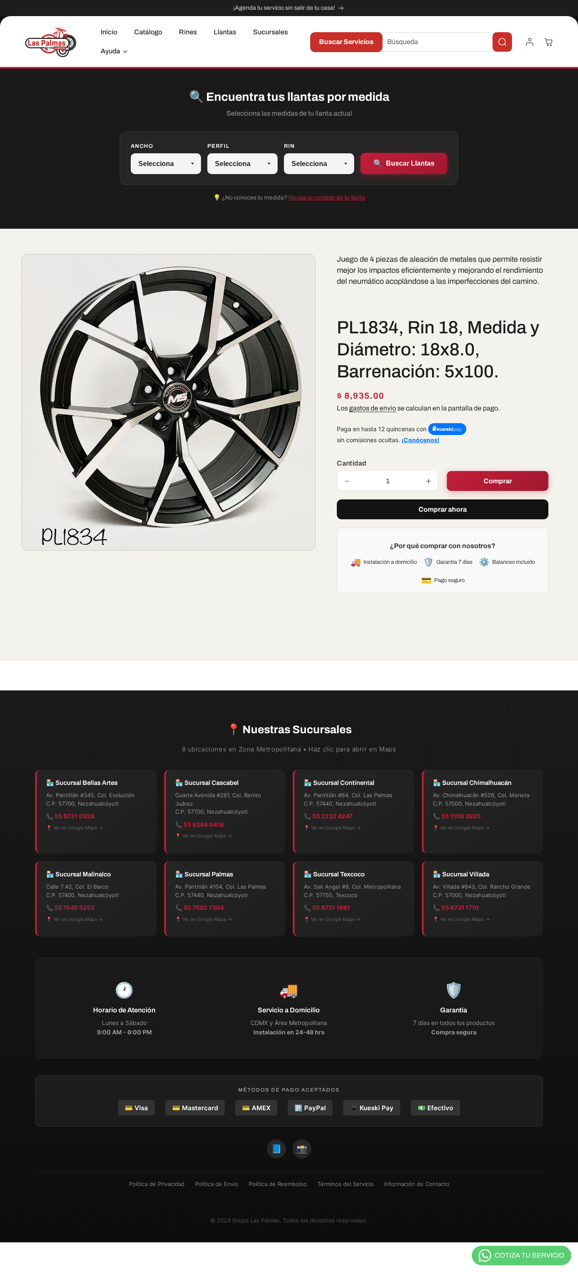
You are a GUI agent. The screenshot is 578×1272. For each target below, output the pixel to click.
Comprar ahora (442, 509)
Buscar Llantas (404, 163)
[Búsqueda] (502, 42)
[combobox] (443, 42)
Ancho (142, 146)
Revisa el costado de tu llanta (327, 197)
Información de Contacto (416, 1184)
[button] (112, 51)
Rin (289, 146)
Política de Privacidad (156, 1184)
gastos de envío (372, 408)
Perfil (218, 146)
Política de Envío (216, 1184)
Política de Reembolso (278, 1184)
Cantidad (351, 463)
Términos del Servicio (345, 1184)
